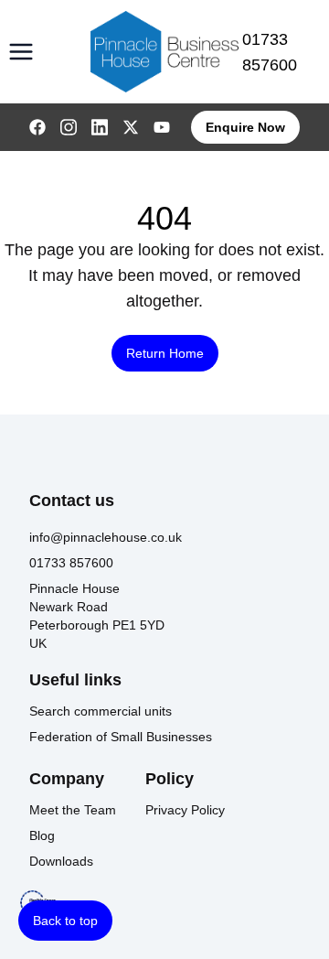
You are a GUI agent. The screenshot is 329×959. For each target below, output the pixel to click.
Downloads (61, 861)
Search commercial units (100, 711)
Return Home (165, 353)
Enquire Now (245, 127)
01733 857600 (269, 52)
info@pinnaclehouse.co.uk (105, 537)
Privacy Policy (185, 810)
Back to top (65, 920)
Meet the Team (72, 810)
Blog (42, 835)
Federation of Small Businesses (120, 736)
